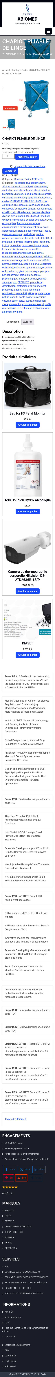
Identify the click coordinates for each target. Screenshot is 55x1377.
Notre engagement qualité (17, 1148)
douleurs (39, 219)
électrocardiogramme (28, 223)
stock (5, 304)
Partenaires (10, 1361)
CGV (7, 1322)
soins (15, 300)
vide (47, 308)
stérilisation (39, 300)
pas (42, 271)
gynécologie (17, 238)
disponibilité (22, 216)
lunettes (36, 249)
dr (46, 219)
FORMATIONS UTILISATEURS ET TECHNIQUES (26, 1277)
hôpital (29, 238)
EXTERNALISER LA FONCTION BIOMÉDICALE (26, 1282)
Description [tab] (13, 321)
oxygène (19, 271)
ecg (50, 219)
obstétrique (16, 263)
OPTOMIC (9, 1221)
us (18, 308)
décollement (24, 212)
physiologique (9, 278)
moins (5, 260)
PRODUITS (23, 282)
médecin (37, 256)
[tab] (48, 31)
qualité (17, 289)
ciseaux (23, 205)
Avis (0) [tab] (27, 321)
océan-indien (30, 263)
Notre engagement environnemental (22, 1154)
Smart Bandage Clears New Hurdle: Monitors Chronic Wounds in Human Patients (24, 970)
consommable (44, 208)
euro (39, 227)
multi (26, 260)
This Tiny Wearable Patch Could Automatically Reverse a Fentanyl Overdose (23, 820)
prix (14, 282)
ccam (48, 197)
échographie (9, 223)
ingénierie (44, 241)
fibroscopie (8, 230)
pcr (4, 274)
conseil (31, 208)
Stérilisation (10, 1366)
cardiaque (7, 197)
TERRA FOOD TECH (14, 1232)
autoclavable (21, 190)
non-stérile (43, 260)
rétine (31, 293)
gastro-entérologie (12, 234)
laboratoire (27, 245)
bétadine (45, 190)
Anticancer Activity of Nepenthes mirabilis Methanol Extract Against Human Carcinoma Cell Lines (27, 756)
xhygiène (17, 311)
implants (7, 241)
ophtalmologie (33, 267)
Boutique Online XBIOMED (25, 70)
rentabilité (21, 293)
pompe (33, 278)
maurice (18, 256)
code (46, 205)
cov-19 (5, 212)
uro (4, 308)
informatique (31, 241)
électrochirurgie (10, 227)
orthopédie (8, 271)
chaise (5, 201)
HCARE (8, 1242)
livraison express (22, 249)
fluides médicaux (33, 230)
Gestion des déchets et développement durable (27, 1159)
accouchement (37, 182)
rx (36, 293)
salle (40, 293)
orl (43, 267)
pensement (12, 274)
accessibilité (21, 182)
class (31, 205)
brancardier (36, 193)
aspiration (7, 190)
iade (37, 238)
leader (45, 245)
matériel (38, 252)
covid (13, 212)
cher (44, 201)
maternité (7, 256)
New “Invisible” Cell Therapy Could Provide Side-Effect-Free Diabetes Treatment (23, 836)
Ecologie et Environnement (17, 1345)
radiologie (34, 289)
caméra (47, 193)
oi (39, 263)
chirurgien (7, 205)
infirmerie (18, 241)
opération (46, 263)
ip (3, 245)
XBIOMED (28, 19)
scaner (29, 297)
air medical (17, 186)
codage (39, 205)
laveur (37, 245)
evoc (45, 227)
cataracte (39, 197)
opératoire (7, 267)
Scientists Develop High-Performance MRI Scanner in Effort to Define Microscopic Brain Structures (27, 954)
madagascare (9, 252)
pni (27, 278)
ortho (49, 267)
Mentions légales (13, 1317)
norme (5, 263)
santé (22, 297)
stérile (29, 300)
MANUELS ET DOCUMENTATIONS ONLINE (24, 1293)
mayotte (27, 256)
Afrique (6, 186)
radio (25, 289)
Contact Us (10, 1336)
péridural (35, 274)
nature (33, 260)
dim (13, 216)
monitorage (16, 260)
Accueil (6, 70)
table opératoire (32, 304)
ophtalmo (19, 267)
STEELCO (9, 1210)
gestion (40, 234)
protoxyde (7, 289)
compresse (21, 208)
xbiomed (7, 311)
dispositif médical (40, 216)
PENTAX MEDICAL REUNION (18, 1226)
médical (48, 256)
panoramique (32, 271)
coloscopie (8, 208)
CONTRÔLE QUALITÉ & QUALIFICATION (23, 1272)
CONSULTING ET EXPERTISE (18, 1288)
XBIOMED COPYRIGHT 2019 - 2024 (27, 1374)
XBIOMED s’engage (14, 1143)
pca (47, 271)
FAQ (7, 1350)
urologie (11, 308)
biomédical (8, 193)
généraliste (29, 234)
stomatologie (16, 304)
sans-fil (14, 297)
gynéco (6, 238)
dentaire (36, 212)
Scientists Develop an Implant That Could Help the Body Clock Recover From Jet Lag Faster (27, 852)
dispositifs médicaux (13, 219)
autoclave (34, 190)
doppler (30, 219)
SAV (7, 1266)
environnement (28, 227)
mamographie (25, 252)
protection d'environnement (31, 286)
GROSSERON (11, 1248)
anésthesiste (40, 186)
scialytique (40, 297)
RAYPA (8, 1216)
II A (42, 238)
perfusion (25, 274)
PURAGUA (10, 1237)
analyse (28, 186)
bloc (26, 193)
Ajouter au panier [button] (27, 424)
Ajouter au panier (27, 156)
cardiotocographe (23, 197)
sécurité (6, 300)
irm (7, 245)
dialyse (6, 216)
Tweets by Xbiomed (15, 1119)
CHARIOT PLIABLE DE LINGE (25, 201)
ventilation (38, 308)
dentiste (45, 212)
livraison (6, 249)
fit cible (19, 230)
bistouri (19, 193)
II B (47, 238)
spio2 (22, 300)
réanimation (8, 293)
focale (47, 230)
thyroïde (46, 304)
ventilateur (25, 308)
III (51, 238)
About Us (9, 1312)
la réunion (15, 245)
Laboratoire (10, 1355)
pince (21, 278)
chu (16, 205)
